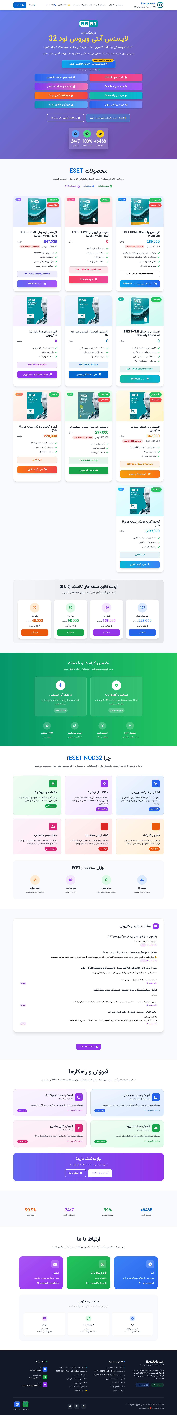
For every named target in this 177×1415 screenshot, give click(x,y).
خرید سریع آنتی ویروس (114, 104)
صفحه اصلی (120, 5)
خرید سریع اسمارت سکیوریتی (59, 86)
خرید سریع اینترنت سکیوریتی (59, 77)
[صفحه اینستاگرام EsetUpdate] (76, 1406)
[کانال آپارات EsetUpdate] (70, 1406)
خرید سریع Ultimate (114, 77)
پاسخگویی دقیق (35, 1378)
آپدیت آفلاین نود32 (116, 1386)
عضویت (18, 4)
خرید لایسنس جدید (78, 1375)
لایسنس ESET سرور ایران (114, 1367)
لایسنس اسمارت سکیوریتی (76, 1379)
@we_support (35, 1370)
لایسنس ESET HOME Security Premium (70, 1371)
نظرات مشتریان (63, 5)
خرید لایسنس (100, 5)
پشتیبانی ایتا (74, 1173)
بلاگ (90, 5)
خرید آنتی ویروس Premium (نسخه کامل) (87, 64)
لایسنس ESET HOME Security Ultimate (109, 1371)
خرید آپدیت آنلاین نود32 (59, 95)
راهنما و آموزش (118, 1390)
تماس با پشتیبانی (98, 1172)
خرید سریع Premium (114, 86)
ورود (30, 4)
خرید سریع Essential (114, 95)
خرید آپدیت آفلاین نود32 (59, 104)
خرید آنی (142, 632)
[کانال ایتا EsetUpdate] (83, 1406)
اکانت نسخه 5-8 (117, 1383)
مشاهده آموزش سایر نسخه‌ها (64, 118)
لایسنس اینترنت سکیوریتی (114, 1379)
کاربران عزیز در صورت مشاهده (145, 941)
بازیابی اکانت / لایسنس (79, 5)
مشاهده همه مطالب (87, 1046)
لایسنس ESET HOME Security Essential (108, 1375)
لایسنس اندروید (80, 1383)
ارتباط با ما (50, 5)
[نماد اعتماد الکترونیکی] (25, 1404)
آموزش (111, 5)
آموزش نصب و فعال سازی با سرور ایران (107, 118)
